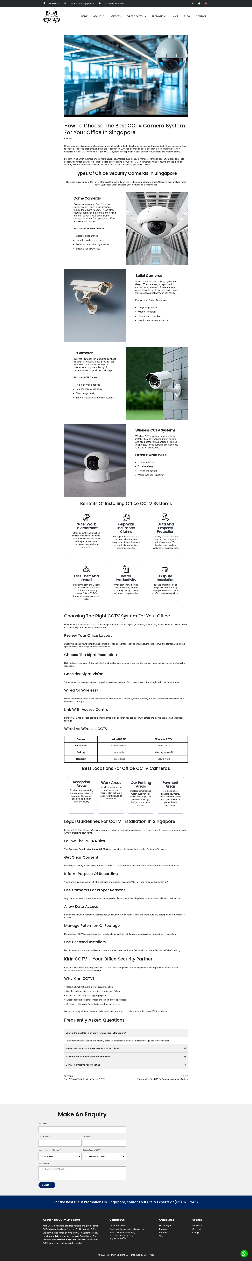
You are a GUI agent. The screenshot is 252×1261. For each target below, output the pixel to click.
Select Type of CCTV (92, 1150)
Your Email (87, 1137)
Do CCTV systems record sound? (83, 1064)
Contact (201, 16)
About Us (98, 16)
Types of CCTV (134, 16)
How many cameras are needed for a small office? (92, 1048)
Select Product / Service (49, 1150)
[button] (126, 1033)
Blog (187, 16)
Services (115, 16)
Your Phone (43, 1137)
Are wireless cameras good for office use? (89, 1056)
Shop (175, 16)
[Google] (199, 3)
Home (84, 16)
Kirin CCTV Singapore (66, 1220)
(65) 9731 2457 (186, 1202)
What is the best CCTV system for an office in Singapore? (96, 1033)
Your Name (43, 1123)
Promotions (159, 16)
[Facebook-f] (193, 3)
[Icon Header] (206, 3)
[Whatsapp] (244, 1253)
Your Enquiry (43, 1163)
